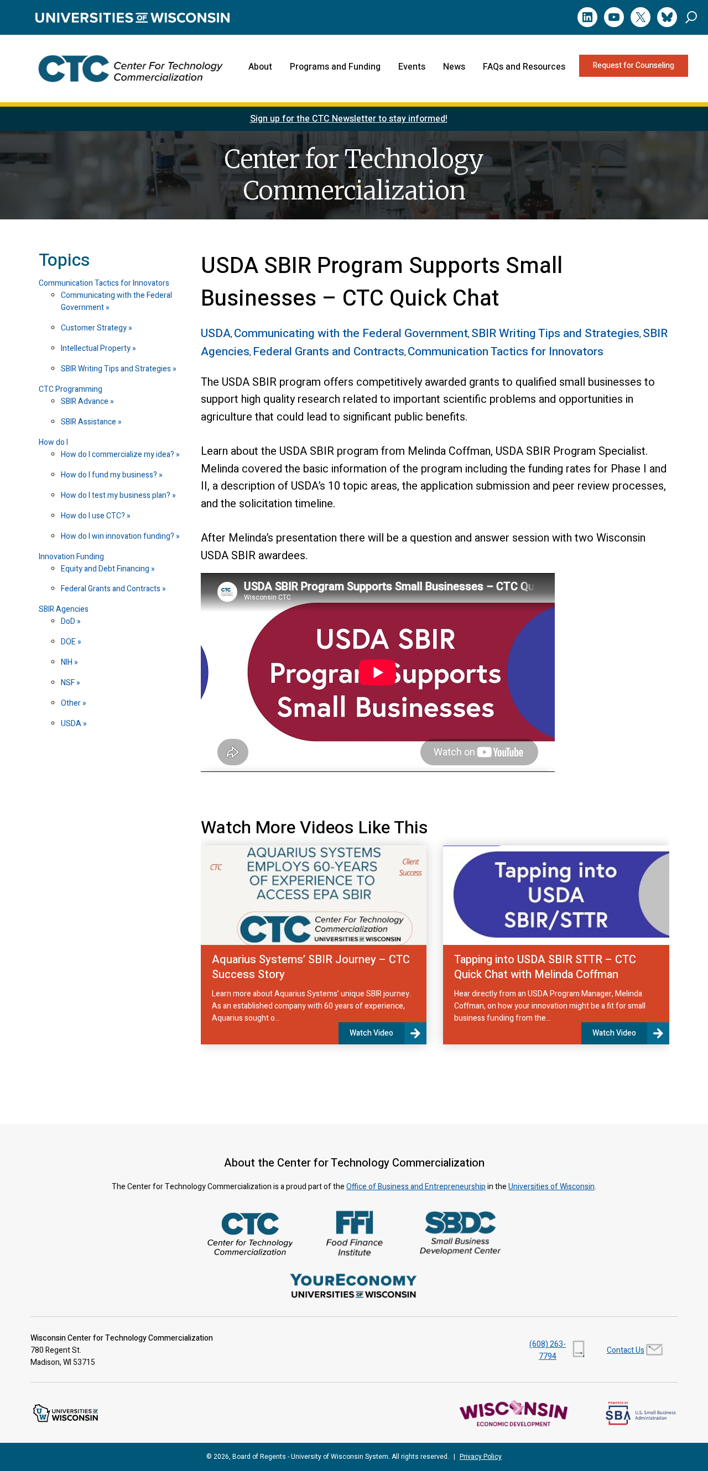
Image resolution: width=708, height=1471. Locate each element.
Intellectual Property (96, 348)
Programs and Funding (335, 66)
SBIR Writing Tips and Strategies (117, 369)
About (260, 66)
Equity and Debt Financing (106, 569)
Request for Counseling (633, 65)
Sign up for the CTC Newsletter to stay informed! (348, 118)
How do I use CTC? (94, 516)
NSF (68, 683)
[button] (691, 17)
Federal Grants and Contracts (111, 589)
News (454, 66)
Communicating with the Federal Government (116, 301)
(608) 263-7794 (547, 1350)
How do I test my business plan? (116, 495)
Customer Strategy (94, 328)
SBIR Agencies (63, 609)
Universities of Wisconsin (551, 1186)
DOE (69, 642)
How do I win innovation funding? (118, 536)
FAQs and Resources (524, 66)
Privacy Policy (481, 1457)
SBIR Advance (85, 401)
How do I (53, 442)
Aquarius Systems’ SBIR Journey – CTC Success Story (311, 967)
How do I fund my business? (110, 475)
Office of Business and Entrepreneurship (416, 1186)
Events (411, 66)
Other (71, 703)
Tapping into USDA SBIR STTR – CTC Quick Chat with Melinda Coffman (545, 967)
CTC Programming (70, 389)
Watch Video (371, 1033)
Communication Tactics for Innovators (104, 283)
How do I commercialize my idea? (118, 454)
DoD (69, 621)
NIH (67, 662)
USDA (72, 723)
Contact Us (625, 1350)
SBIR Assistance (89, 422)
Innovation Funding (71, 557)
